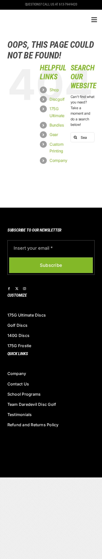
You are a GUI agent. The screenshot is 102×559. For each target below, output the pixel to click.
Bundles (57, 125)
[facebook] (8, 288)
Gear (54, 134)
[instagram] (24, 288)
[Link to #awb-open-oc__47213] (94, 19)
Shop (54, 89)
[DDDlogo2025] (40, 14)
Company (58, 160)
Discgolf (57, 99)
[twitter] (16, 288)
